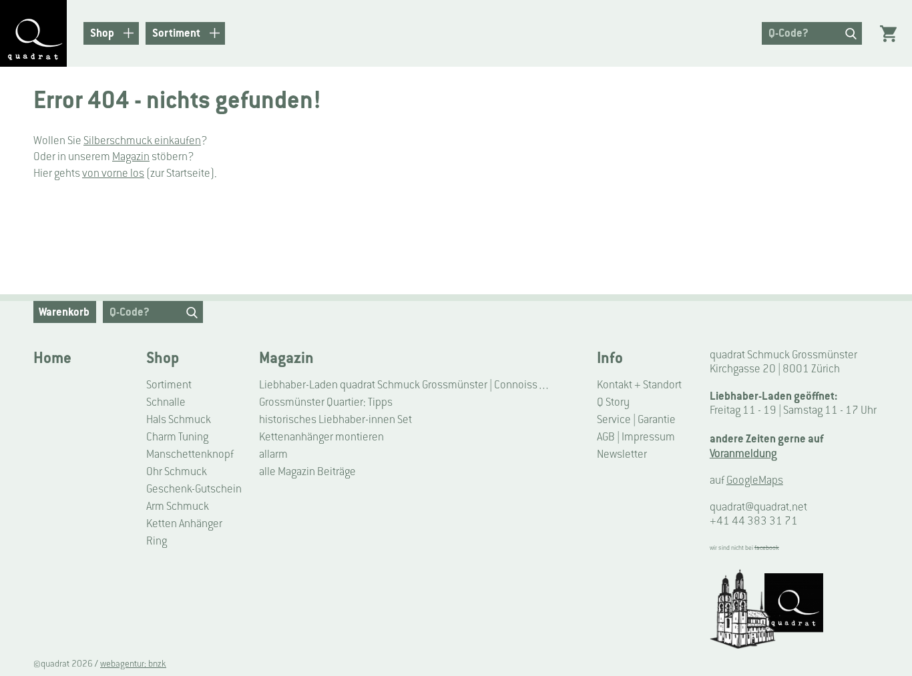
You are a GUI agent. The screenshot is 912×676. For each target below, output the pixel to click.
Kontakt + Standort (639, 385)
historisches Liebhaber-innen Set (335, 419)
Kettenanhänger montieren (321, 437)
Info (610, 358)
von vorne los (113, 173)
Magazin (131, 156)
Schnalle (166, 402)
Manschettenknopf (190, 454)
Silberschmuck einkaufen (142, 140)
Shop (162, 358)
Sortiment (169, 385)
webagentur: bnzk (133, 663)
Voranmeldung (743, 453)
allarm (273, 454)
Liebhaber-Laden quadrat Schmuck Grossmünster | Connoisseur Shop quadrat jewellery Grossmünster (406, 385)
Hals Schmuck (178, 419)
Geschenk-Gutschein (194, 489)
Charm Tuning (177, 437)
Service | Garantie (636, 419)
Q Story (613, 402)
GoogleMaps (754, 480)
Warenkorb (64, 311)
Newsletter (622, 454)
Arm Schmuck (177, 506)
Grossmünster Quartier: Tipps (326, 402)
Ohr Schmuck (176, 471)
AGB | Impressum (636, 437)
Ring (156, 541)
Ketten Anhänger (184, 524)
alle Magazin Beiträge (307, 471)
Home (52, 358)
